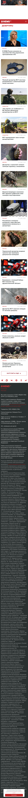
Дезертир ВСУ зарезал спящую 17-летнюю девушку (13, 309)
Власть (4, 48)
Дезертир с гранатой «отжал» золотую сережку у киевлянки (13, 165)
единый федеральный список (16, 464)
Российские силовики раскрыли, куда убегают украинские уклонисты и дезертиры (11, 223)
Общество (5, 106)
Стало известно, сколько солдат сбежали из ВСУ (14, 337)
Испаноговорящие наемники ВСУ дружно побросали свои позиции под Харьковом (13, 193)
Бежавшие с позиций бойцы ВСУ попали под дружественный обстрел (12, 281)
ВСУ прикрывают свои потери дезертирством (13, 138)
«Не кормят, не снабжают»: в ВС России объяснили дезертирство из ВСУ (12, 110)
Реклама (3, 390)
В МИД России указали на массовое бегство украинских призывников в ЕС (13, 52)
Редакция (4, 389)
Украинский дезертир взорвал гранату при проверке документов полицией (13, 252)
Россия (4, 218)
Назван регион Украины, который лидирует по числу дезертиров (12, 364)
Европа (4, 77)
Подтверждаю (14, 795)
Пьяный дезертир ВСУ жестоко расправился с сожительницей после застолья (13, 81)
